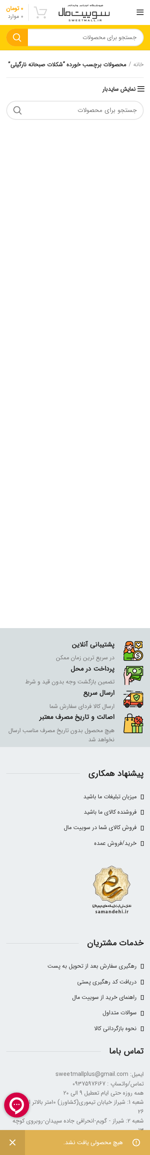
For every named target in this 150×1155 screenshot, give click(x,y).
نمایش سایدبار (119, 89)
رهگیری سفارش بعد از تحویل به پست (92, 966)
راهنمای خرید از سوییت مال (104, 997)
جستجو (17, 37)
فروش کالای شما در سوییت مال (100, 827)
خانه (138, 65)
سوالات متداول (119, 1012)
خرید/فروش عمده (115, 843)
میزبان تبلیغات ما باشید (110, 796)
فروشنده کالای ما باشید (110, 812)
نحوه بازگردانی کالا (115, 1028)
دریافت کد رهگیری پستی (107, 981)
